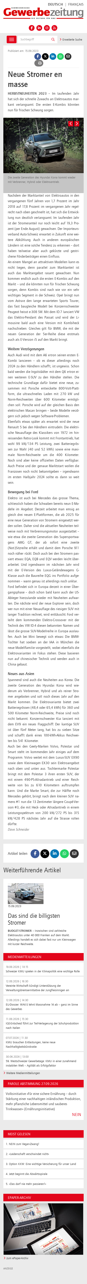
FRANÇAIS (76, 4)
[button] (53, 39)
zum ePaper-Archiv (17, 1258)
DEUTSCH (55, 4)
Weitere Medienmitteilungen (23, 1073)
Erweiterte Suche (72, 39)
